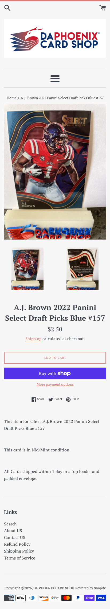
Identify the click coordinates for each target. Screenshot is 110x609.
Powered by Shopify (90, 588)
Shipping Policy (19, 551)
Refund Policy (17, 544)
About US (13, 530)
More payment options (55, 384)
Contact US (14, 537)
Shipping (33, 338)
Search (10, 524)
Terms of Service (19, 558)
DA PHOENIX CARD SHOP (53, 588)
